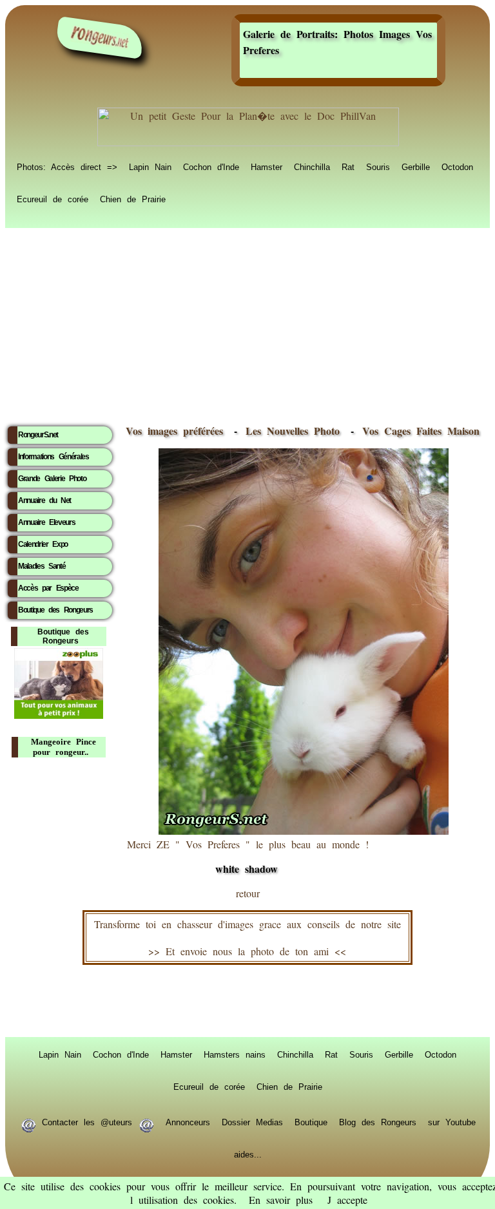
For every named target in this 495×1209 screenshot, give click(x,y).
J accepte (347, 1199)
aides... (248, 1153)
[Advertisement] (247, 323)
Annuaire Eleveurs (46, 522)
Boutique (311, 1121)
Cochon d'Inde (211, 166)
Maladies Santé (41, 566)
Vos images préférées (174, 430)
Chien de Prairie (133, 198)
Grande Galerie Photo (52, 478)
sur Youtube (452, 1121)
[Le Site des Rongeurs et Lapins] (100, 37)
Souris (378, 166)
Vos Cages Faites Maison (418, 430)
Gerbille (416, 166)
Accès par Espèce (48, 588)
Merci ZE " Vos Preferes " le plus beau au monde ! (248, 856)
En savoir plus (281, 1199)
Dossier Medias (252, 1121)
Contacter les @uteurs (87, 1121)
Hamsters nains (235, 1054)
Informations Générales (53, 456)
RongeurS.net (38, 434)
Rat (348, 166)
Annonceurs (188, 1121)
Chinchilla (312, 166)
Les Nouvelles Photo (295, 430)
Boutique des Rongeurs (55, 609)
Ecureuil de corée (52, 198)
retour (248, 893)
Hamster (266, 166)
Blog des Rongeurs (377, 1121)
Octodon (457, 166)
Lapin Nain (150, 166)
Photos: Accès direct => (67, 166)
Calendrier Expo (43, 544)
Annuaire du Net (44, 500)
